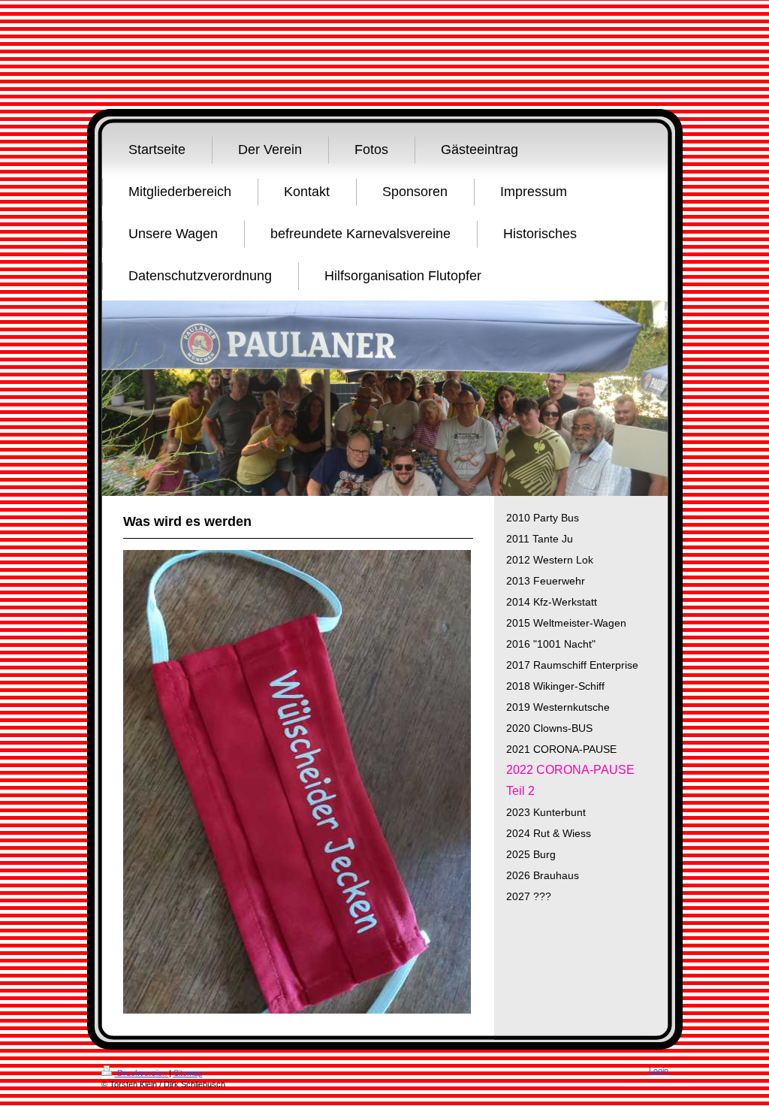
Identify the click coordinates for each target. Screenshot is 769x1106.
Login (658, 1070)
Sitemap (188, 1072)
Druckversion (142, 1072)
